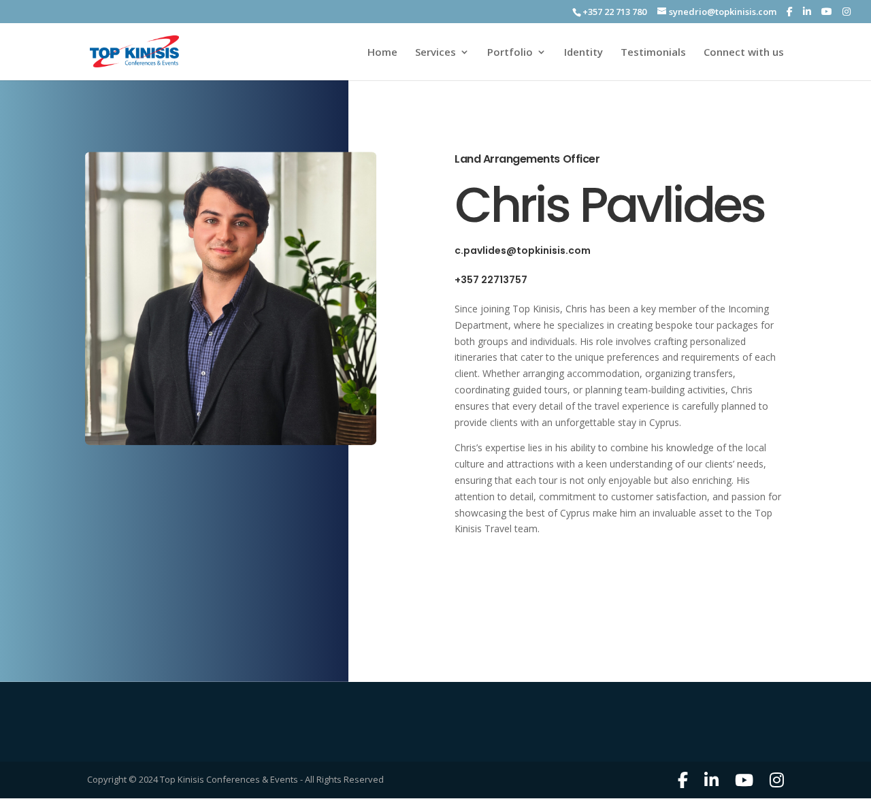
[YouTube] (826, 11)
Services (435, 53)
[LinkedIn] (807, 11)
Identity (583, 53)
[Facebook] (790, 11)
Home (382, 53)
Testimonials (653, 53)
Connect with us (744, 53)
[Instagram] (846, 11)
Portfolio (510, 53)
